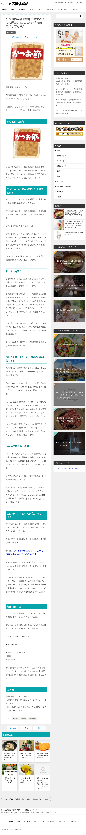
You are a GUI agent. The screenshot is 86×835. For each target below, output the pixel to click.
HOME (4, 9)
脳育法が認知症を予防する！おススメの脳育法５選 (39, 799)
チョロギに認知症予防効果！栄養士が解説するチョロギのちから (14, 799)
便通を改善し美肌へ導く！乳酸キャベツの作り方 (9, 780)
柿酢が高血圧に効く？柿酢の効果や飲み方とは (42, 756)
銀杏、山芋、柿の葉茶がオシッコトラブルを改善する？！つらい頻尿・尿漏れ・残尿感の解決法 (69, 395)
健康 (13, 9)
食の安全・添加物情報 (64, 186)
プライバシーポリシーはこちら (67, 468)
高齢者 (59, 197)
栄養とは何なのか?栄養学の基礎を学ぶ (69, 346)
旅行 (40, 9)
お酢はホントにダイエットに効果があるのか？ (25, 756)
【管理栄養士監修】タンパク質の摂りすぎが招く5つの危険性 (69, 419)
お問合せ (74, 9)
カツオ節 (15, 719)
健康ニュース (11, 32)
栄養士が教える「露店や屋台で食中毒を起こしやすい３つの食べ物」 (69, 286)
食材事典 (60, 192)
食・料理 (22, 9)
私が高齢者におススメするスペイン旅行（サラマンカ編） (69, 370)
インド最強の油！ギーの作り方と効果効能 (25, 780)
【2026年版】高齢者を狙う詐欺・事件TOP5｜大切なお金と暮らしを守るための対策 (74, 225)
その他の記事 (61, 156)
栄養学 (24, 719)
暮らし (32, 9)
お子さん (60, 150)
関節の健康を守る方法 (74, 233)
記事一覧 (50, 9)
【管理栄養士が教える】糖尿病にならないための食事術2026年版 (74, 213)
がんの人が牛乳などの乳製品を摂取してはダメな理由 (69, 444)
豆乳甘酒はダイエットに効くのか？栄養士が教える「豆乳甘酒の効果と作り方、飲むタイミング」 (42, 783)
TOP (12, 810)
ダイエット (60, 161)
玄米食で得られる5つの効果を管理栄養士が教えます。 (9, 757)
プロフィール (62, 9)
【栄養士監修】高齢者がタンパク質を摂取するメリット (69, 311)
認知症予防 (32, 719)
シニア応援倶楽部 (14, 4)
